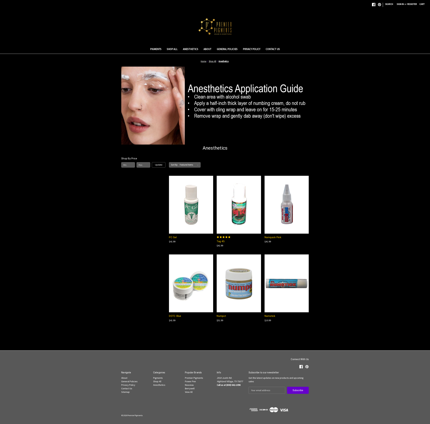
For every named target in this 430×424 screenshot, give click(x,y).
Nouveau (189, 384)
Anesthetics (190, 49)
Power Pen (190, 381)
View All (188, 391)
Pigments (155, 49)
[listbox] (189, 164)
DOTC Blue (175, 315)
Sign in (400, 4)
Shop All (172, 49)
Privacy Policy (251, 49)
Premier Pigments (194, 377)
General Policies (227, 49)
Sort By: (174, 164)
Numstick (270, 315)
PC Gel (173, 237)
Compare (190, 204)
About (207, 49)
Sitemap (125, 391)
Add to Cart (191, 210)
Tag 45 (220, 241)
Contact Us (273, 49)
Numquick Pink (273, 237)
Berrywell (190, 388)
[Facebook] (373, 4)
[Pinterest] (379, 4)
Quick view (190, 198)
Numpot (221, 315)
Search (389, 4)
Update (158, 165)
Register (412, 4)
